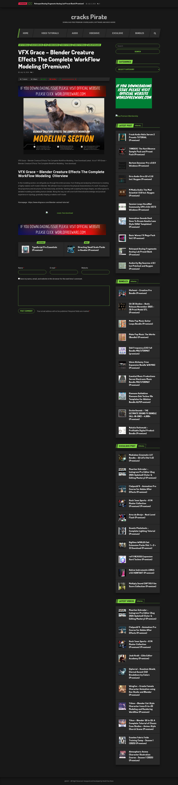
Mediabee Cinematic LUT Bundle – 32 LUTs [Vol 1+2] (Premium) (141, 457)
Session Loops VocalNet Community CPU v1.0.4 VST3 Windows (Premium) (142, 207)
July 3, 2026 (92, 4)
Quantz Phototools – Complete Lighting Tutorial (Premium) (142, 531)
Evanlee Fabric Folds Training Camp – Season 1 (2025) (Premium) (141, 740)
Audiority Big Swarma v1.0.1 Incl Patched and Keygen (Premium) (142, 266)
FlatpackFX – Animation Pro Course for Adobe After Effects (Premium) (142, 489)
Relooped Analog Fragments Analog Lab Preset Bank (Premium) (59, 4)
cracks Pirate (89, 16)
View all (138, 125)
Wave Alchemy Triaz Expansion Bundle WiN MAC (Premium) (142, 365)
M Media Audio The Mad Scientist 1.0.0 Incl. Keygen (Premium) (141, 192)
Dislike (53, 79)
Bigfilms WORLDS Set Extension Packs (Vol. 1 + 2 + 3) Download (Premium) (142, 545)
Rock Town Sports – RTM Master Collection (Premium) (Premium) (140, 503)
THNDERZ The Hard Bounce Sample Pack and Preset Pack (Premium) (142, 151)
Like (44, 79)
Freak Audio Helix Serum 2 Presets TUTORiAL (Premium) (142, 137)
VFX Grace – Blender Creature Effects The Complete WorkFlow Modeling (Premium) (59, 59)
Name (21, 268)
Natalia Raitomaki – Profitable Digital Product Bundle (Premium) (141, 430)
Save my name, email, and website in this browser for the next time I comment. (51, 279)
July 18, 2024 (24, 72)
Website (84, 268)
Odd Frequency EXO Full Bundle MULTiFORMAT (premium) (140, 350)
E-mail (53, 268)
